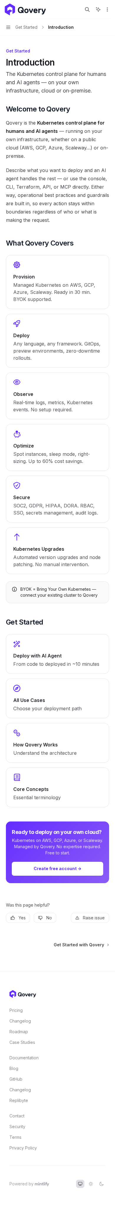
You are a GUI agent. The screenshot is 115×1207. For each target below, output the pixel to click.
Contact (16, 1115)
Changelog (20, 1020)
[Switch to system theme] (80, 1184)
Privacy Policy (23, 1147)
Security (17, 1126)
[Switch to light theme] (91, 1184)
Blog (13, 1068)
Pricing (16, 1010)
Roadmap (18, 1031)
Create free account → (57, 868)
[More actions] (107, 9)
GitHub (15, 1079)
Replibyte (18, 1100)
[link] (57, 282)
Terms (15, 1137)
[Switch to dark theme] (101, 1184)
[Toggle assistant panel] (98, 9)
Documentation (24, 1057)
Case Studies (22, 1042)
